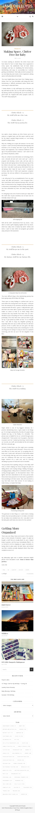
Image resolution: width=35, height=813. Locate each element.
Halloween (17, 753)
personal (21, 570)
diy (8, 570)
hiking (20, 760)
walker (16, 790)
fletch (6, 749)
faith (25, 743)
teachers (27, 787)
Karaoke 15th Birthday (8, 695)
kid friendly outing (10, 766)
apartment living (9, 726)
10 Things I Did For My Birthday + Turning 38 (14, 683)
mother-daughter (22, 770)
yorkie (24, 794)
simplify (27, 570)
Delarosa (7, 739)
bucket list (8, 732)
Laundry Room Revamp (8, 687)
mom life (7, 770)
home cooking (19, 763)
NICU (5, 773)
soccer (17, 787)
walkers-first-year (10, 794)
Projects (17, 48)
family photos (9, 746)
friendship (17, 749)
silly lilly (19, 784)
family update (24, 746)
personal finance (21, 777)
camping (19, 732)
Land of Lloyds (17, 6)
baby (4, 570)
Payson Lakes (5, 680)
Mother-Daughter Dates (26, 808)
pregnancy (7, 780)
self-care (7, 784)
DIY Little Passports (11, 743)
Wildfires (5, 633)
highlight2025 (8, 760)
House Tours (16, 808)
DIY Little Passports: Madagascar (13, 662)
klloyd (5, 573)
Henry (28, 753)
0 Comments (30, 573)
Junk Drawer (6, 605)
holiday (6, 763)
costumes (7, 736)
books (23, 729)
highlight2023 (8, 756)
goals (6, 753)
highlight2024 (23, 756)
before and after (10, 729)
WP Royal (17, 810)
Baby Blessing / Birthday (8, 691)
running (19, 780)
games (28, 749)
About (11, 808)
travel (6, 790)
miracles (25, 766)
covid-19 (19, 736)
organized (13, 570)
